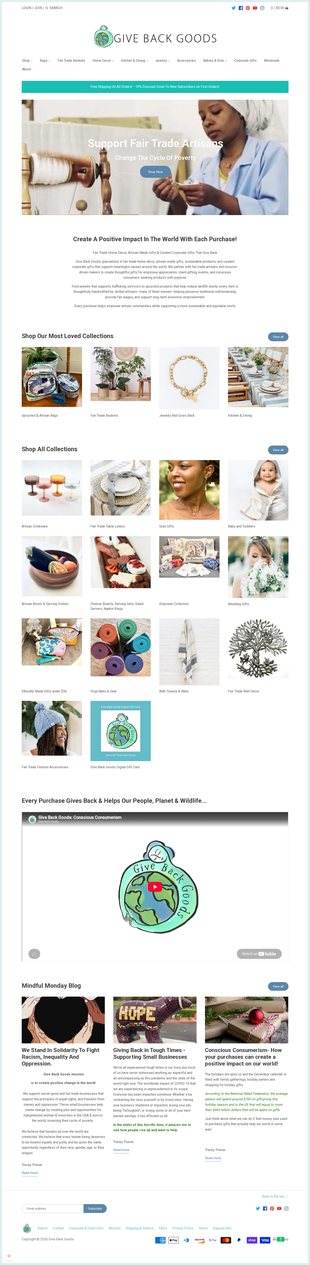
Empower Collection (174, 604)
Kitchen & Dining (240, 416)
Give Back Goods (61, 1239)
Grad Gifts (166, 526)
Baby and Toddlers (241, 526)
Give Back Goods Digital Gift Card (115, 767)
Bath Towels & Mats (174, 691)
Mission (115, 1228)
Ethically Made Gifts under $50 (44, 691)
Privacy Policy (182, 1228)
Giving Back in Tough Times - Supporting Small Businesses (150, 1053)
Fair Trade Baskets (104, 416)
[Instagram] (262, 8)
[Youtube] (255, 8)
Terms (203, 1228)
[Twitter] (234, 8)
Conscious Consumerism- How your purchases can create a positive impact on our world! (243, 1057)
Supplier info (222, 1228)
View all (278, 337)
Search (43, 1228)
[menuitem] (29, 61)
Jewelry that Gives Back (177, 416)
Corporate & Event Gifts (86, 1228)
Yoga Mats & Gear (103, 691)
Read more (30, 1173)
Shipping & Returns (140, 1228)
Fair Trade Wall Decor (243, 691)
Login (26, 8)
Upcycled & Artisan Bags (40, 416)
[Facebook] (241, 8)
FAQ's (163, 1228)
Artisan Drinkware (35, 526)
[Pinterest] (248, 8)
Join (38, 8)
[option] (155, 157)
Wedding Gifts (238, 604)
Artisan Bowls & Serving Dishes (45, 604)
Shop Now (155, 172)
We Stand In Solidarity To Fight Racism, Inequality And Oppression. (60, 1057)
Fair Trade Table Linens (107, 526)
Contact (58, 1228)
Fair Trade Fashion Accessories (45, 767)
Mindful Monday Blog (51, 985)
